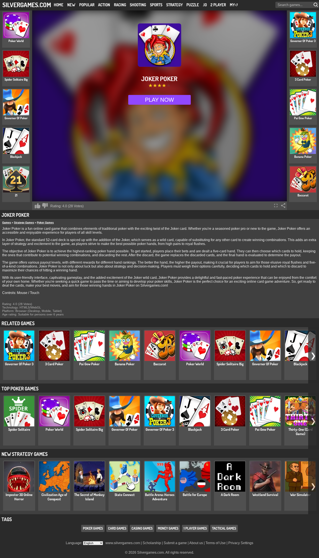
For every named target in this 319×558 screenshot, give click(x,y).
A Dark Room (230, 495)
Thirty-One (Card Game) (300, 431)
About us (196, 543)
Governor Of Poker (265, 364)
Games (6, 222)
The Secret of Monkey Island (89, 497)
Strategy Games (24, 222)
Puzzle (192, 4)
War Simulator (300, 495)
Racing (120, 4)
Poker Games (45, 222)
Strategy (174, 4)
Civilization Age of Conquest (54, 497)
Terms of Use (216, 543)
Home (58, 4)
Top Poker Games (20, 388)
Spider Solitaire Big (230, 364)
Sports (156, 4)
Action (104, 4)
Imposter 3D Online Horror (19, 497)
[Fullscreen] (276, 205)
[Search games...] (316, 5)
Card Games (117, 528)
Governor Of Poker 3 (19, 364)
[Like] (37, 206)
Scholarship (152, 543)
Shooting (138, 4)
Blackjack (300, 364)
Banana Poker (125, 364)
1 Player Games (195, 528)
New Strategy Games (25, 454)
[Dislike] (45, 206)
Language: (74, 543)
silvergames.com (26, 5)
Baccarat (159, 364)
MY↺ (234, 4)
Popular (86, 4)
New (71, 4)
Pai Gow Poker (89, 364)
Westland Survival (265, 495)
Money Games (168, 528)
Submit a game (175, 543)
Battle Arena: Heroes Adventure (159, 497)
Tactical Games (224, 528)
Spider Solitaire (19, 429)
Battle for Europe (195, 495)
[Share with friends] (283, 205)
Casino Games (142, 528)
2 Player (218, 4)
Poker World (195, 364)
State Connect (125, 495)
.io (205, 4)
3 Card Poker (54, 364)
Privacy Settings (240, 543)
